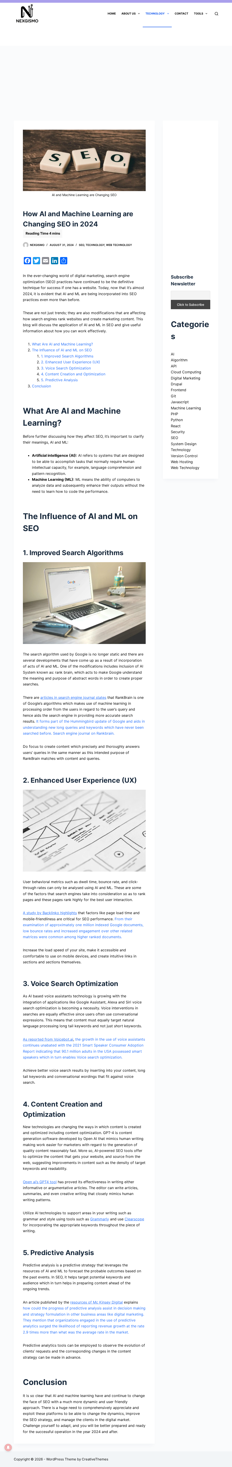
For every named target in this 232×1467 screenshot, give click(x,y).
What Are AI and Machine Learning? (62, 344)
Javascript (180, 402)
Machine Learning (186, 408)
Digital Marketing (185, 378)
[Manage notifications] (8, 1447)
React (176, 426)
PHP (174, 414)
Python (177, 420)
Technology (155, 13)
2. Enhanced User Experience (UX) (70, 362)
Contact (181, 13)
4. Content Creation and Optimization (73, 374)
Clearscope (134, 1219)
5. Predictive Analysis (59, 380)
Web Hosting (182, 461)
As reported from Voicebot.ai (48, 1039)
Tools (198, 13)
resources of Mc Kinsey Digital (96, 1302)
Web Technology (119, 245)
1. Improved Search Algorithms (67, 356)
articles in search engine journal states (73, 697)
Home (112, 13)
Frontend (178, 390)
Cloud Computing (186, 372)
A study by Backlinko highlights (50, 913)
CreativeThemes (95, 1459)
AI (172, 354)
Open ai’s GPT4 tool (40, 1182)
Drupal (176, 384)
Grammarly (99, 1219)
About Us (128, 13)
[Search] (216, 13)
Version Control (184, 456)
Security (178, 432)
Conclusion (41, 386)
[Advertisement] (116, 79)
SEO (81, 245)
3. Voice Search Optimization (66, 368)
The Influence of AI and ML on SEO (62, 350)
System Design (183, 444)
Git (173, 396)
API (173, 366)
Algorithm (179, 360)
